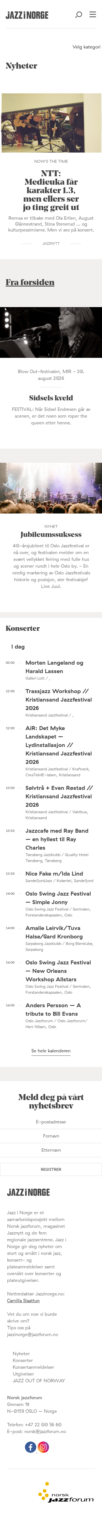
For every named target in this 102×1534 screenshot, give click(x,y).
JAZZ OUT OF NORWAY (39, 1380)
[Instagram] (43, 1451)
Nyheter (21, 1353)
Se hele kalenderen (51, 1050)
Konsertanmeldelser (33, 1367)
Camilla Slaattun (23, 1300)
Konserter (23, 1360)
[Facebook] (31, 1451)
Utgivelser (23, 1374)
